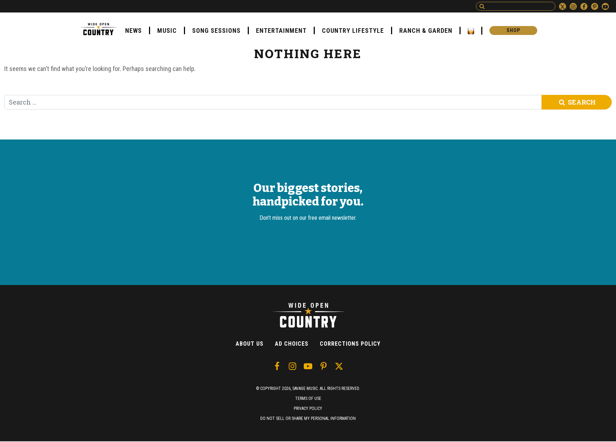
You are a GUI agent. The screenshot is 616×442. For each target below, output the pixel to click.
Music (167, 30)
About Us (249, 343)
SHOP (513, 30)
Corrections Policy (350, 343)
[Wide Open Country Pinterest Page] (594, 6)
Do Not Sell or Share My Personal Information (308, 418)
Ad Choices (291, 343)
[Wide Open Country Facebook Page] (583, 6)
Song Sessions (216, 30)
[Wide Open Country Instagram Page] (573, 6)
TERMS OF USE (308, 398)
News (133, 30)
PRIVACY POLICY (308, 408)
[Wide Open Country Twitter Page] (562, 6)
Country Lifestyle (353, 30)
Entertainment (281, 30)
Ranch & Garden (425, 30)
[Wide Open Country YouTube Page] (605, 6)
